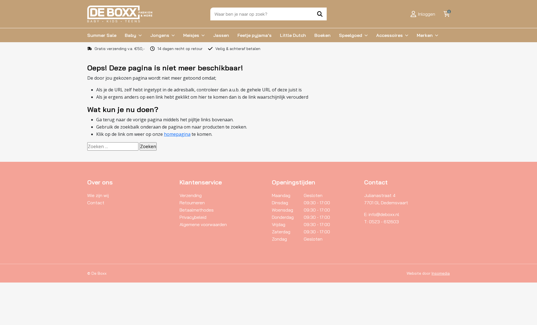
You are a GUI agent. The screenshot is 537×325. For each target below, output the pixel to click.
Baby (130, 35)
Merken (425, 35)
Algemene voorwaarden (203, 224)
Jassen (221, 35)
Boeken (322, 35)
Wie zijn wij (98, 195)
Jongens (159, 35)
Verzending (191, 195)
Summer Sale (101, 35)
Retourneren (192, 202)
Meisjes (191, 35)
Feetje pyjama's (254, 35)
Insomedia (441, 273)
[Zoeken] (320, 14)
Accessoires (389, 35)
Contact (95, 202)
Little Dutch (293, 35)
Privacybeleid (193, 217)
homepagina (177, 134)
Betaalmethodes (197, 210)
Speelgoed (350, 35)
